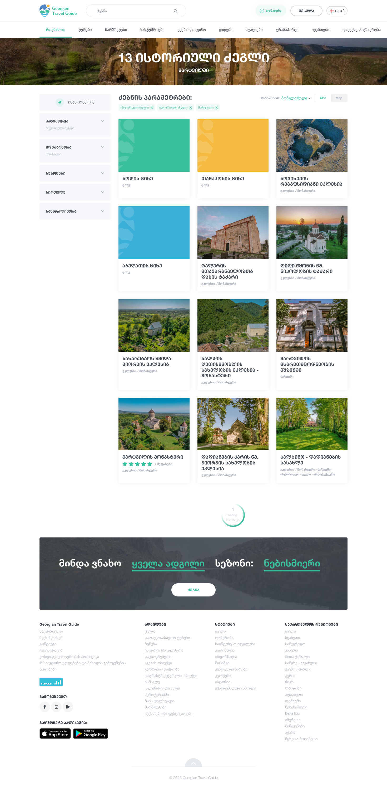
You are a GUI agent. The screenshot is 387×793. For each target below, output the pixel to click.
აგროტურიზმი (157, 694)
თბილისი (293, 688)
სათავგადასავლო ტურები (167, 637)
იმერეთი (292, 719)
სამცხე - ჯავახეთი (301, 662)
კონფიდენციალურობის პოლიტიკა (69, 656)
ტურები (85, 29)
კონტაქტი (47, 644)
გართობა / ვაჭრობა (162, 669)
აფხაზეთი (294, 694)
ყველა (150, 631)
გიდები (225, 29)
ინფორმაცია (226, 656)
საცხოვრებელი (158, 656)
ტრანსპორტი (287, 29)
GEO (339, 11)
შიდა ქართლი (297, 656)
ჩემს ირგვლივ (81, 102)
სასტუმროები (152, 29)
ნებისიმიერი (296, 707)
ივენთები (320, 29)
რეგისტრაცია (50, 650)
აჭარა (290, 732)
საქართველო (51, 631)
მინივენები (295, 726)
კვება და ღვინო (192, 29)
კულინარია (225, 650)
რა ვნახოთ (55, 29)
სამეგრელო (295, 644)
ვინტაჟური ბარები (231, 669)
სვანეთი (292, 637)
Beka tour (292, 713)
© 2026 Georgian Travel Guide (193, 777)
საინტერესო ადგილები (235, 644)
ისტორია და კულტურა (164, 650)
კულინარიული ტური (162, 688)
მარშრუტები (116, 29)
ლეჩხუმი (293, 700)
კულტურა (223, 675)
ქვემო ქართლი (298, 669)
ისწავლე (152, 681)
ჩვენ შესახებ (50, 637)
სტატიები (254, 29)
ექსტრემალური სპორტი (235, 688)
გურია (290, 675)
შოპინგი (222, 662)
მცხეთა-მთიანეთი (301, 738)
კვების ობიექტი (158, 662)
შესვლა (306, 10)
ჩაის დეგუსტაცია (160, 700)
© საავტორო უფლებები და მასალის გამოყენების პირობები (82, 665)
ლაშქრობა (224, 637)
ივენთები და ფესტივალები (168, 713)
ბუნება (151, 644)
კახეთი (291, 650)
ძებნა (193, 590)
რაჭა (289, 681)
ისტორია (222, 681)
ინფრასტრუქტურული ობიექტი (171, 675)
